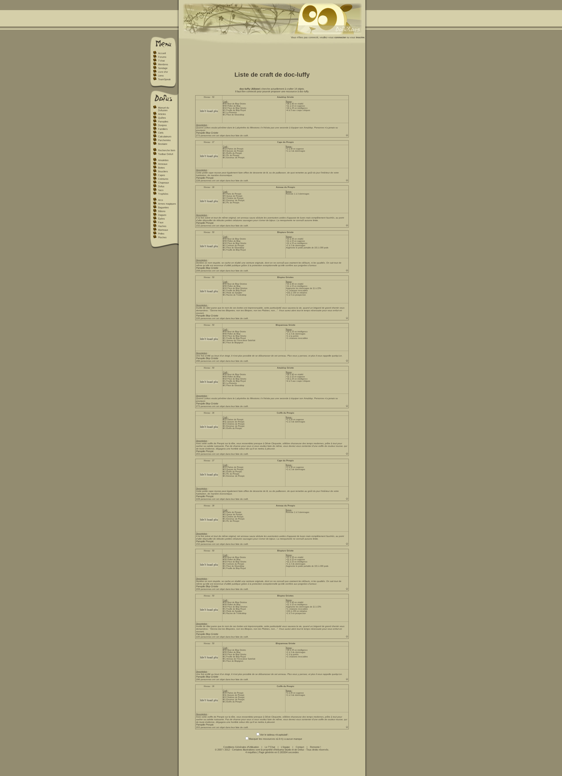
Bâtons (162, 211)
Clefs (161, 132)
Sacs (161, 190)
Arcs (160, 200)
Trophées (163, 194)
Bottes (161, 167)
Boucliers (163, 171)
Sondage (163, 68)
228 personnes (203, 180)
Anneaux (163, 164)
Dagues (162, 215)
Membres (163, 64)
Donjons (162, 125)
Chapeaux (163, 182)
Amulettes (163, 160)
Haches (162, 226)
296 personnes (203, 361)
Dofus (161, 186)
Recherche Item (166, 150)
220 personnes (203, 318)
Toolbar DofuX (165, 154)
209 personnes (203, 270)
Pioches (162, 237)
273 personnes (203, 135)
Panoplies (163, 121)
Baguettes (163, 207)
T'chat (161, 60)
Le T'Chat (270, 747)
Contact (300, 747)
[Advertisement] (272, 57)
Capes (161, 175)
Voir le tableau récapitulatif (273, 734)
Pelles (161, 233)
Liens (161, 75)
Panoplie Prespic (205, 177)
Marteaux (163, 230)
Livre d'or (163, 72)
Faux (161, 222)
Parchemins (164, 140)
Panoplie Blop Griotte (207, 132)
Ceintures (163, 179)
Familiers (163, 129)
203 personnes (203, 454)
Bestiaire (162, 144)
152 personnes (203, 225)
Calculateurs (164, 136)
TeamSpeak (164, 79)
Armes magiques (167, 203)
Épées (161, 218)
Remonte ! (315, 747)
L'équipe (285, 747)
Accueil (162, 53)
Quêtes (162, 117)
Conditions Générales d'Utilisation (241, 747)
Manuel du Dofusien (163, 109)
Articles (162, 114)
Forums (162, 57)
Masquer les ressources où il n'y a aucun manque (275, 739)
